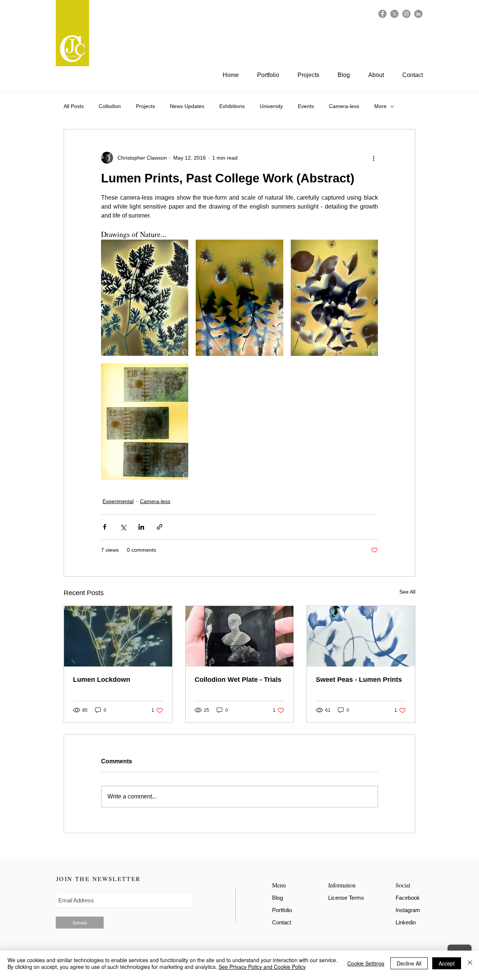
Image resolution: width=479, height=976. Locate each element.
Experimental (118, 501)
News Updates (187, 106)
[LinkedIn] (418, 14)
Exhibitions (232, 106)
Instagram (408, 910)
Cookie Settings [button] (365, 963)
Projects (145, 106)
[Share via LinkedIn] (141, 526)
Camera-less (344, 106)
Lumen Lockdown (101, 679)
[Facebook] (382, 14)
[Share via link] (159, 526)
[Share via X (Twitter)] (122, 526)
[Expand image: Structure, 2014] (144, 298)
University (271, 106)
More (380, 106)
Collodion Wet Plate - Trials (238, 679)
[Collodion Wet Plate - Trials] (240, 636)
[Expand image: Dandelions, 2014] (239, 298)
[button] (312, 75)
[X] (394, 14)
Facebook (408, 898)
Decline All (409, 963)
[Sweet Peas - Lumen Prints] (361, 636)
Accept (447, 963)
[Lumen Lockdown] (118, 636)
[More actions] (373, 157)
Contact (281, 922)
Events (306, 106)
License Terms (346, 898)
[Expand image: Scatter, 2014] (334, 298)
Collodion (110, 106)
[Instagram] (406, 14)
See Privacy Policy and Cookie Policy (262, 966)
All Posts (74, 106)
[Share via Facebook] (104, 526)
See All (407, 592)
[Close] (470, 963)
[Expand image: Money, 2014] (144, 421)
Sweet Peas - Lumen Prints (359, 679)
